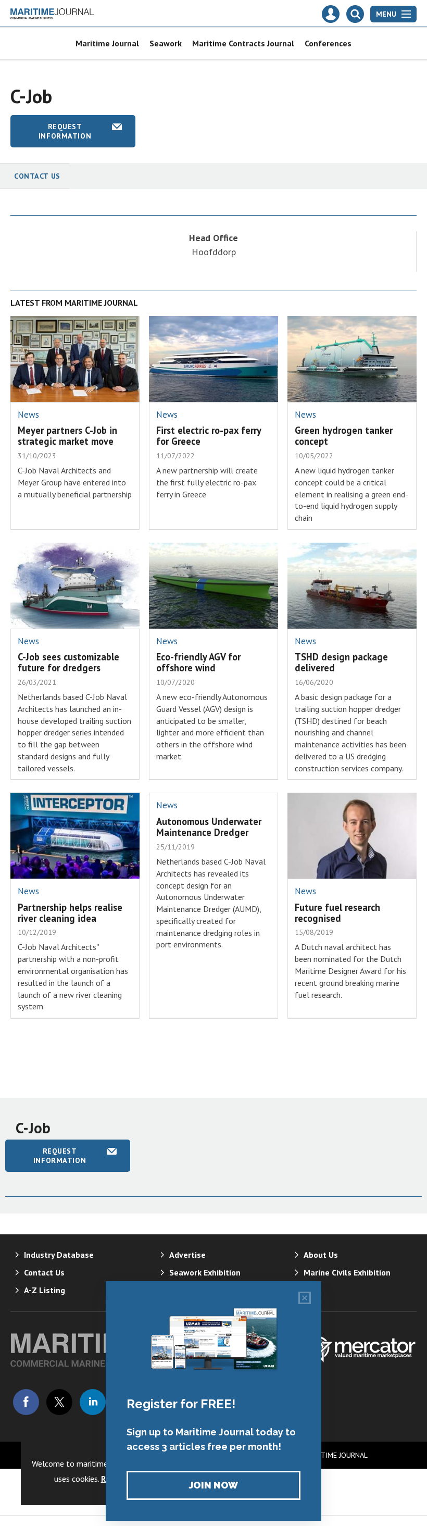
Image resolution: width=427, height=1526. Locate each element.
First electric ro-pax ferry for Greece (208, 435)
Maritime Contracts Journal (243, 43)
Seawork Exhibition (205, 1272)
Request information (65, 131)
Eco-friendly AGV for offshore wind (198, 662)
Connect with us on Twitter (59, 1402)
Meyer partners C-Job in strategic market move (67, 435)
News (28, 414)
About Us (321, 1254)
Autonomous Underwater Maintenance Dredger (208, 827)
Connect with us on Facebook (26, 1402)
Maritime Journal (107, 43)
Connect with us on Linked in (92, 1402)
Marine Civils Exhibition (347, 1272)
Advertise (187, 1254)
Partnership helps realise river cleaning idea (70, 912)
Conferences (328, 43)
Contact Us (37, 176)
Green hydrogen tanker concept (344, 435)
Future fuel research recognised (337, 912)
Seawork (165, 43)
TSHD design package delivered (341, 662)
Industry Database (59, 1254)
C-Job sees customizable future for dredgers (68, 662)
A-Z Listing (44, 1290)
